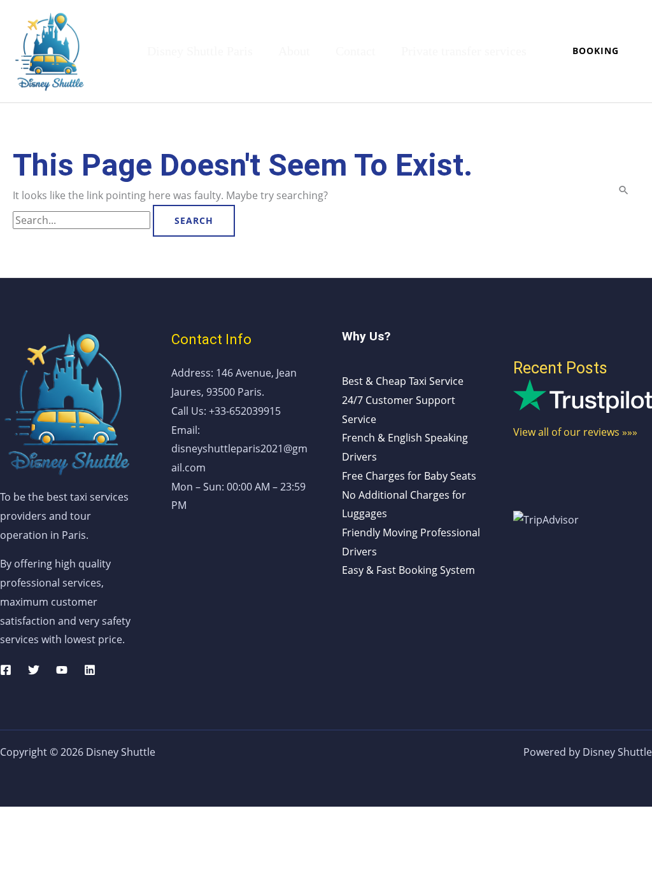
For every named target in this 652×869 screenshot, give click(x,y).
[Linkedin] (90, 670)
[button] (595, 51)
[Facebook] (5, 670)
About (294, 51)
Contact (356, 51)
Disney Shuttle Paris (200, 51)
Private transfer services (464, 51)
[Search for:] (83, 220)
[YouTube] (61, 670)
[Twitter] (33, 670)
